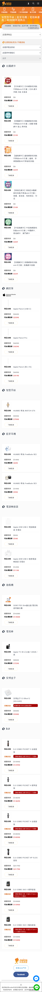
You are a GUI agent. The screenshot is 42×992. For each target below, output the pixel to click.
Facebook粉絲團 (21, 974)
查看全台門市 (21, 968)
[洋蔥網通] (6, 3)
